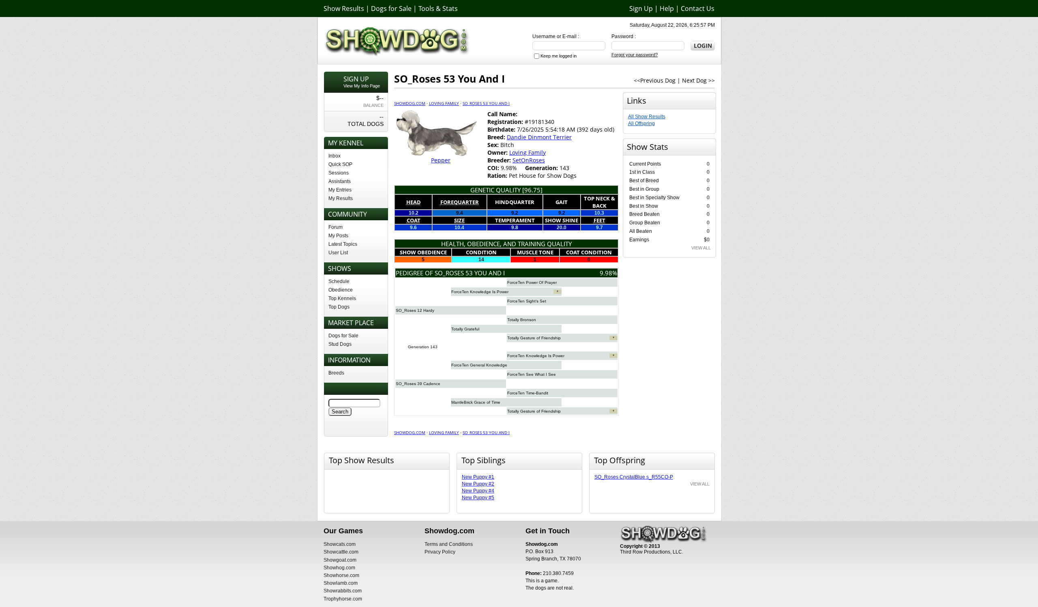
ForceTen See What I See (531, 374)
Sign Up (641, 8)
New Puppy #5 (478, 498)
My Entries (340, 190)
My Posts (338, 236)
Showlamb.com (341, 583)
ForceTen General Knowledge (479, 365)
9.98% (608, 273)
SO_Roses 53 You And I (486, 103)
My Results (340, 198)
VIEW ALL (701, 247)
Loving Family (444, 103)
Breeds (336, 373)
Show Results (344, 8)
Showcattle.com (341, 552)
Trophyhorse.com (343, 599)
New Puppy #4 (478, 491)
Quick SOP (340, 164)
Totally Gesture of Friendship (534, 338)
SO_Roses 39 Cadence (418, 383)
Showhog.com (339, 568)
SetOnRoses (529, 160)
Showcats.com (340, 544)
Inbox (334, 156)
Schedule (339, 281)
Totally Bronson (521, 319)
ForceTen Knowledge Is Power (479, 292)
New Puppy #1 (478, 477)
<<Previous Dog (655, 80)
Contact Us (697, 8)
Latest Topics (342, 244)
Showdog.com (409, 103)
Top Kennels (342, 298)
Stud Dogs (340, 344)
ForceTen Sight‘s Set (526, 301)
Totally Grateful (465, 329)
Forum (335, 227)
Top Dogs (339, 307)
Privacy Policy (440, 552)
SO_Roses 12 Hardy (415, 310)
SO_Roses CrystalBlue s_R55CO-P (633, 477)
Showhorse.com (341, 575)
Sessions (338, 173)
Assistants (339, 181)
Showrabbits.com (343, 591)
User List (338, 253)
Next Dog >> (698, 80)
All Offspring (641, 123)
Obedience (340, 290)
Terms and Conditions (449, 544)
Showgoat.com (340, 560)
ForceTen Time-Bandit (527, 393)
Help (667, 8)
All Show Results (646, 116)
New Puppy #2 (478, 484)
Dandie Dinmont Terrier (539, 137)
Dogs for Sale (391, 8)
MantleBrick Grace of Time (475, 402)
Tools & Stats (438, 8)
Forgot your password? (634, 54)
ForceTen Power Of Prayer (532, 282)
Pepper (440, 160)
